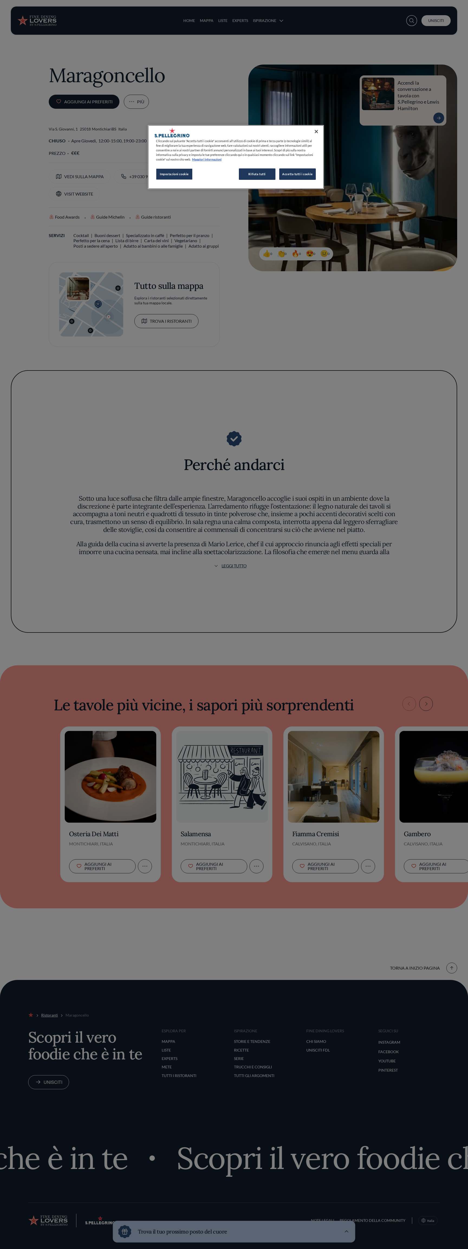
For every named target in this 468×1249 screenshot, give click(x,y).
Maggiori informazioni (207, 159)
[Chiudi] (316, 132)
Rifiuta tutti (256, 174)
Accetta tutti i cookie (297, 174)
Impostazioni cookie (174, 174)
